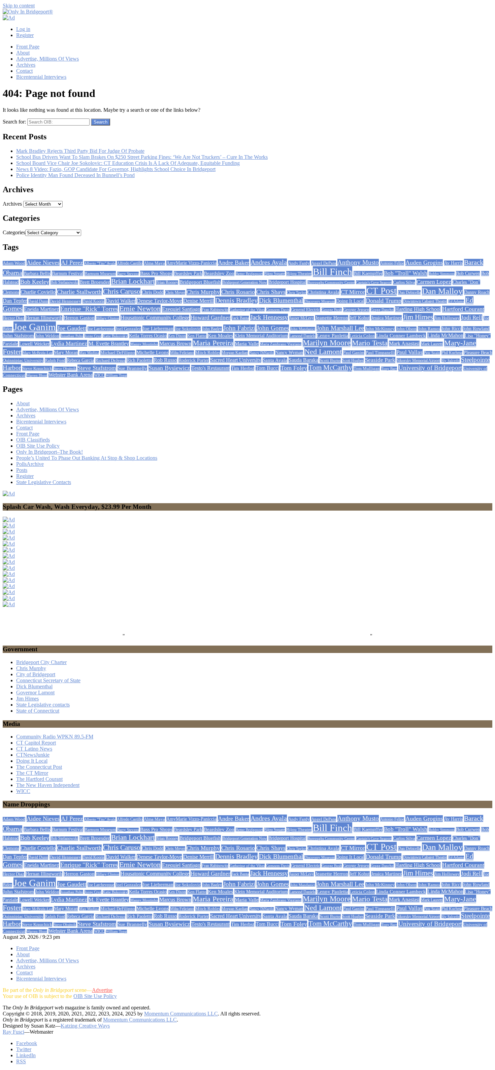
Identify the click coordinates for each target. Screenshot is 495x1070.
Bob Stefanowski (64, 282)
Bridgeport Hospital (287, 282)
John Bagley (212, 328)
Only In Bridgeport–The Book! (49, 452)
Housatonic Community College (155, 317)
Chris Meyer (175, 292)
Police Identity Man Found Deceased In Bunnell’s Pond (75, 175)
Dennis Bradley (236, 300)
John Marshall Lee (340, 328)
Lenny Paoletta (332, 335)
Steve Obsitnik (65, 369)
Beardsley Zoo (219, 273)
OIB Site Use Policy (38, 446)
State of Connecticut (37, 711)
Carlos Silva (404, 282)
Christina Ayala (323, 292)
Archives (25, 65)
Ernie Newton (140, 309)
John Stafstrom (18, 335)
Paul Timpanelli (380, 352)
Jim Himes (418, 317)
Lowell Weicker (34, 343)
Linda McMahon (445, 335)
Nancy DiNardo (261, 353)
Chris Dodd (153, 292)
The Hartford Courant (39, 779)
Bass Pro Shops (156, 273)
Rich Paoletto (139, 360)
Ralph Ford (55, 360)
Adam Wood (14, 263)
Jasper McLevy (301, 318)
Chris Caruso (121, 291)
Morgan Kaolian (235, 352)
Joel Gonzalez (128, 328)
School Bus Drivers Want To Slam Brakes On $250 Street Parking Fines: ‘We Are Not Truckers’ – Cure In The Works (142, 157)
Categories (14, 232)
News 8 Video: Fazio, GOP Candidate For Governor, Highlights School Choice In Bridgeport (116, 169)
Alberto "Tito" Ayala (100, 263)
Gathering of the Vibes (247, 310)
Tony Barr (389, 369)
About (23, 53)
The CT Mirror (32, 773)
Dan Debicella (409, 292)
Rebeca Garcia (80, 360)
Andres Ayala (269, 262)
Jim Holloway (447, 317)
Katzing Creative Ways (85, 1026)
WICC (99, 375)
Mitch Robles (207, 352)
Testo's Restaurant (210, 368)
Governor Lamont (35, 692)
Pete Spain (432, 353)
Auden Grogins (424, 262)
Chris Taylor (296, 292)
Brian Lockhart (133, 281)
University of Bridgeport (430, 367)
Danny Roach (477, 292)
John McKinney (380, 328)
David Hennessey (65, 301)
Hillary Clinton (107, 318)
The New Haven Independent (47, 785)
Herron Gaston (79, 317)
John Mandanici (302, 329)
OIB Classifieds (33, 440)
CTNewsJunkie (33, 755)
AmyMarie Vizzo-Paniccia (191, 263)
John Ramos (429, 328)
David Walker (120, 301)
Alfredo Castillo (129, 263)
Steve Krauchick (37, 368)
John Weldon (47, 335)
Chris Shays (271, 291)
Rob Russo (165, 360)
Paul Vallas (409, 352)
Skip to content (19, 5)
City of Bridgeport (35, 674)
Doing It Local (350, 301)
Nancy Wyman (289, 352)
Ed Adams (456, 301)
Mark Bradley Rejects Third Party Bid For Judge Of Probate (80, 151)
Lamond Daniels (302, 336)
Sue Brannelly (132, 368)
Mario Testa (370, 343)
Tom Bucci (267, 368)
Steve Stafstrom (96, 368)
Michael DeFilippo (117, 352)
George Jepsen (356, 309)
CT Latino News (34, 749)
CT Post (381, 291)
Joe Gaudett (71, 328)
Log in (23, 29)
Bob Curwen (468, 273)
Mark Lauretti (432, 344)
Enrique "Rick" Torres (89, 308)
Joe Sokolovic (188, 328)
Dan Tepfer (15, 301)
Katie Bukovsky (115, 336)
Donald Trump (383, 300)
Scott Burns (330, 360)
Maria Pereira (213, 343)
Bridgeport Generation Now (244, 282)
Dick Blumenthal (281, 300)
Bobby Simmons (442, 274)
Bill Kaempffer (368, 273)
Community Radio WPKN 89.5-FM (54, 736)
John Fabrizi (239, 328)
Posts (21, 470)
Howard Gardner (210, 317)
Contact (24, 71)
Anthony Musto (358, 262)
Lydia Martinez (69, 343)
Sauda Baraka (303, 360)
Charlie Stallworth (79, 291)
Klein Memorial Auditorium (261, 335)
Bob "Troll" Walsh (405, 273)
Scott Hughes (353, 360)
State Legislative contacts (43, 704)
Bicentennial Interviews (41, 77)
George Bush (332, 310)
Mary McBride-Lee (38, 353)
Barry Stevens (128, 274)
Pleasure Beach (478, 352)
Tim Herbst (242, 368)
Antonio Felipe (392, 263)
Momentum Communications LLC (181, 1013)
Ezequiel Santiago (181, 309)
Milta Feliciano (182, 352)
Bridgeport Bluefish (200, 282)
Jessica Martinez (386, 317)
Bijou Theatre (298, 273)
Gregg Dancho (382, 310)
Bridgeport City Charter (41, 662)
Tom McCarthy (330, 368)
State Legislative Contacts (43, 482)
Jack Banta (240, 318)
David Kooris (93, 301)
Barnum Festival (67, 273)
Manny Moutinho (144, 344)
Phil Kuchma (451, 353)
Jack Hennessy (269, 317)
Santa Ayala (275, 360)
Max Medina (89, 353)
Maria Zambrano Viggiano (280, 344)
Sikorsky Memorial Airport (418, 360)
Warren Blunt (37, 375)
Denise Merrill (198, 301)
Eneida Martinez (41, 309)
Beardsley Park (188, 273)
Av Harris (453, 263)
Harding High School (418, 309)
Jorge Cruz (93, 336)
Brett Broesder (94, 282)
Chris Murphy (203, 292)
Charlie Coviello (38, 292)
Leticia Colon (362, 335)
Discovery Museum (319, 301)
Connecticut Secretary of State (48, 680)
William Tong (116, 375)
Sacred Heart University (235, 360)
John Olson (406, 328)
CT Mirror (353, 292)
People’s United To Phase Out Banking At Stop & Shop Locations (86, 458)
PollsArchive (30, 464)
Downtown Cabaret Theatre (425, 301)
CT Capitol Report (36, 743)
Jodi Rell (471, 317)
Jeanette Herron (331, 317)
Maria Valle (247, 343)
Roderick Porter (193, 360)
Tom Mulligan (367, 368)
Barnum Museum (100, 273)
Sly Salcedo (450, 360)
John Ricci (451, 328)
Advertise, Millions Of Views (47, 59)
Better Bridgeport (249, 274)
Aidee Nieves (43, 262)
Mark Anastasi (404, 343)
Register (25, 35)
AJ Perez (72, 262)
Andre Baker (233, 262)
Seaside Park (380, 360)
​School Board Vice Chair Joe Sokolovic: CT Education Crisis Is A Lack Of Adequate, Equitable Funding (128, 163)
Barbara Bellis (37, 273)
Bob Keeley (34, 281)
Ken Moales (220, 335)
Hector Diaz (13, 318)
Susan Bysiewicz (169, 368)
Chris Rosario (238, 291)
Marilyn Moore (327, 343)
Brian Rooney (167, 282)
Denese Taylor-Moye (159, 301)
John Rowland (476, 328)
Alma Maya (154, 263)
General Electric (305, 309)
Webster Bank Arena (70, 375)
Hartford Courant (463, 309)
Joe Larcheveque (101, 328)
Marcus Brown (175, 343)
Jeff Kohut (360, 317)
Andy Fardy (299, 263)
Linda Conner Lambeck (401, 335)
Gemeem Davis (278, 310)
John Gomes (273, 328)
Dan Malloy (442, 291)
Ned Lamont (323, 351)
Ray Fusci (13, 1032)
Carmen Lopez (434, 282)
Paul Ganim (353, 352)
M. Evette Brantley (109, 343)
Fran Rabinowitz (215, 309)
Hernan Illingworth (44, 317)
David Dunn (38, 301)
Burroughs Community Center (331, 282)
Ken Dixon (177, 336)
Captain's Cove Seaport (374, 282)
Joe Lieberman (157, 328)
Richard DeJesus (110, 360)
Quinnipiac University (23, 360)
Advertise (102, 990)
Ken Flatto (196, 336)
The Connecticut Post (39, 767)
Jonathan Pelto (72, 336)
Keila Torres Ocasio (148, 335)
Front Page (27, 46)
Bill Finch (332, 271)
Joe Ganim (34, 326)
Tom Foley (293, 368)
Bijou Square (274, 274)
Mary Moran (66, 352)
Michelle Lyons (152, 352)
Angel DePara (323, 263)
